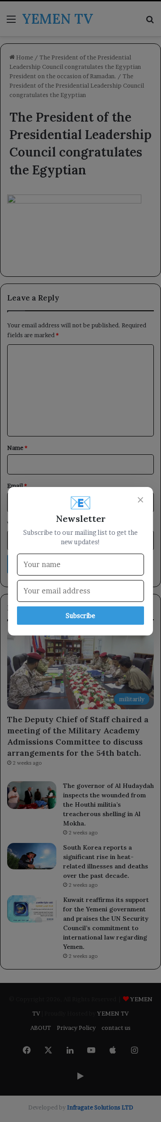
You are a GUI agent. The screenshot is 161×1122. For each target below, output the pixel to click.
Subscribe (80, 615)
